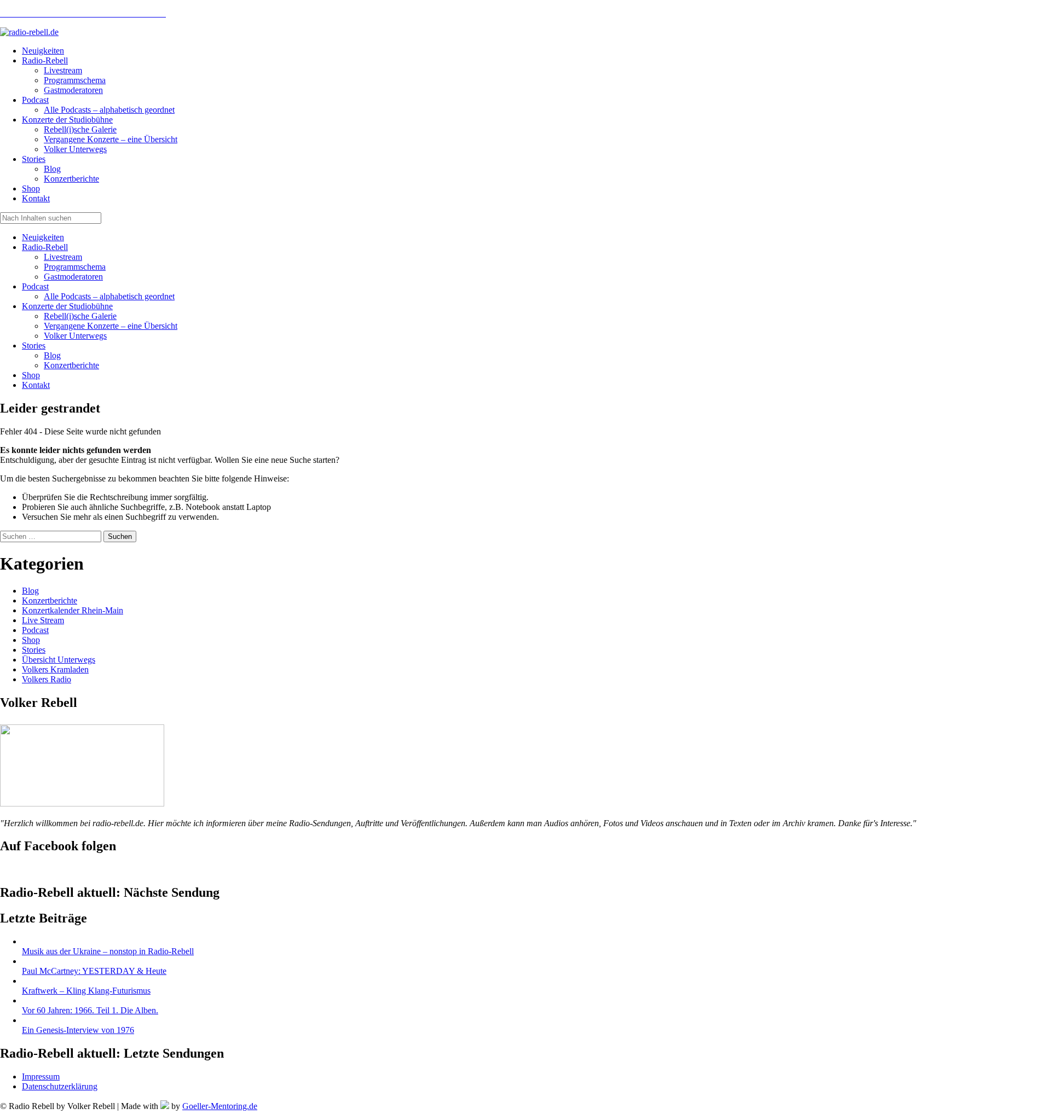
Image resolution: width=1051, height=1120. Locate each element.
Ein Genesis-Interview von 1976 (78, 1030)
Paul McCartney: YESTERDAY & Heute (94, 971)
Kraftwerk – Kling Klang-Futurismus (86, 990)
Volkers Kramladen (55, 669)
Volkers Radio (46, 679)
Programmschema (75, 266)
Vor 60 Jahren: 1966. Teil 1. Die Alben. (90, 1010)
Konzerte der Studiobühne (67, 306)
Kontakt (36, 385)
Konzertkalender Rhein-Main (72, 610)
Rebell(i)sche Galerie (80, 316)
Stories (33, 345)
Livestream (63, 257)
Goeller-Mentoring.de (219, 1106)
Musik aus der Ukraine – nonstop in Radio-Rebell (108, 951)
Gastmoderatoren (73, 276)
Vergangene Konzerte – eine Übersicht (110, 325)
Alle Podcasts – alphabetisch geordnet (109, 296)
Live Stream (43, 620)
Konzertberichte (71, 365)
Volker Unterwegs (75, 335)
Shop (31, 375)
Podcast (35, 286)
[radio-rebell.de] (82, 803)
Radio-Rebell (45, 247)
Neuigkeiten (43, 237)
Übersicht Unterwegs (58, 659)
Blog (52, 355)
